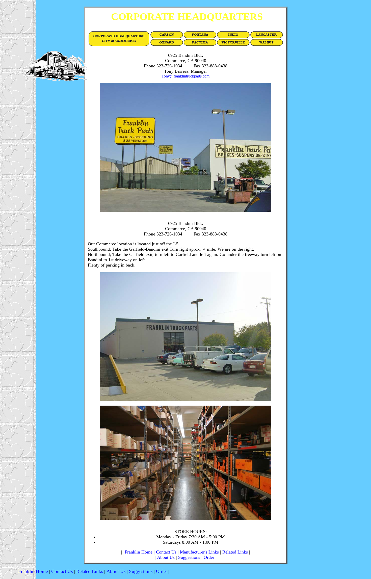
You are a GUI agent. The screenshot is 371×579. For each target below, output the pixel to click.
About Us (166, 557)
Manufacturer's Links (199, 552)
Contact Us (166, 552)
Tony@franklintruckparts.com (185, 76)
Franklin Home (138, 552)
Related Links (235, 552)
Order (209, 557)
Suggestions (189, 557)
